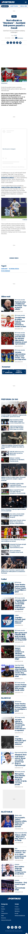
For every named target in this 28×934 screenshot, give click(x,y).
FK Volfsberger (5, 271)
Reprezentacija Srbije (21, 752)
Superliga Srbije (19, 665)
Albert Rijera (14, 6)
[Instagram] (12, 927)
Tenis (2, 911)
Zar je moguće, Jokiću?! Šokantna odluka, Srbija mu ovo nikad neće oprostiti (21, 822)
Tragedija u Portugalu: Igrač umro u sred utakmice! (20, 620)
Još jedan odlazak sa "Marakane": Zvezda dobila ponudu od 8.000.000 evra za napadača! (21, 604)
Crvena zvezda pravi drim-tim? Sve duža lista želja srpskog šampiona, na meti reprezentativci (21, 339)
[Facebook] (8, 43)
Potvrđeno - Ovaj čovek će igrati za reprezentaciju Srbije (21, 886)
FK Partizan (18, 582)
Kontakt (16, 913)
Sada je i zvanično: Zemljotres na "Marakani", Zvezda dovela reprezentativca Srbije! (20, 653)
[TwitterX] (11, 43)
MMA (2, 915)
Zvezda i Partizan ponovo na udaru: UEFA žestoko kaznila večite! (20, 687)
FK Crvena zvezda (14, 268)
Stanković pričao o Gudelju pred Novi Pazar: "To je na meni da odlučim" (20, 305)
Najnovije (5, 6)
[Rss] (19, 927)
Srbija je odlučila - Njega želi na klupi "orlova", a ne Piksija (20, 837)
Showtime (3, 918)
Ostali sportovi (4, 913)
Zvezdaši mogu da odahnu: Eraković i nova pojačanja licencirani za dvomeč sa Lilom (20, 322)
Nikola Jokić (23, 6)
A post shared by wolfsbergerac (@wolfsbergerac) (14, 167)
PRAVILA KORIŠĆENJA (20, 915)
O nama (16, 906)
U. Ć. (16, 35)
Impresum (17, 909)
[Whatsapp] (14, 43)
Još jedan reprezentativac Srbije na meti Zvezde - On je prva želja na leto (20, 355)
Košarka (17, 864)
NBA (16, 848)
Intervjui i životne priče (6, 920)
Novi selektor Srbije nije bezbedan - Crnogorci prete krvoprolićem (20, 870)
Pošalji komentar (19, 371)
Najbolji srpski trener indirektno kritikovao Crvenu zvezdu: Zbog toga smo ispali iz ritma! (21, 671)
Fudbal (14, 16)
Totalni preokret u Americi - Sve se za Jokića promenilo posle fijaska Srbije (20, 854)
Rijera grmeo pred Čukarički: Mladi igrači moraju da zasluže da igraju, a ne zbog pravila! (21, 636)
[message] (20, 43)
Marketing (17, 911)
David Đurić (4, 268)
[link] (17, 43)
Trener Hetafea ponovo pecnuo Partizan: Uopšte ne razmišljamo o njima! (20, 588)
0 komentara (8, 371)
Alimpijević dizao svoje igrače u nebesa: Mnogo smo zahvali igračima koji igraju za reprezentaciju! (21, 760)
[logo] (8, 2)
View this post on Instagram (9, 149)
